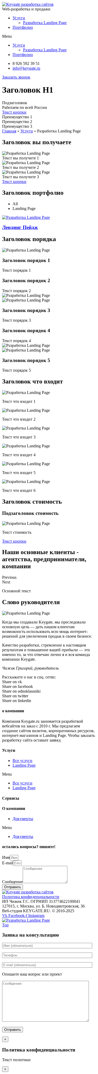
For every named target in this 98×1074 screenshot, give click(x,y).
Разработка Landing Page (45, 22)
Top (5, 925)
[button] (16, 77)
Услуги (19, 18)
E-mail (7, 863)
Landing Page (24, 765)
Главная (9, 131)
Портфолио (23, 27)
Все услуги (22, 760)
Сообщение (12, 882)
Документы (23, 818)
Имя (6, 857)
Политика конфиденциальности (30, 896)
